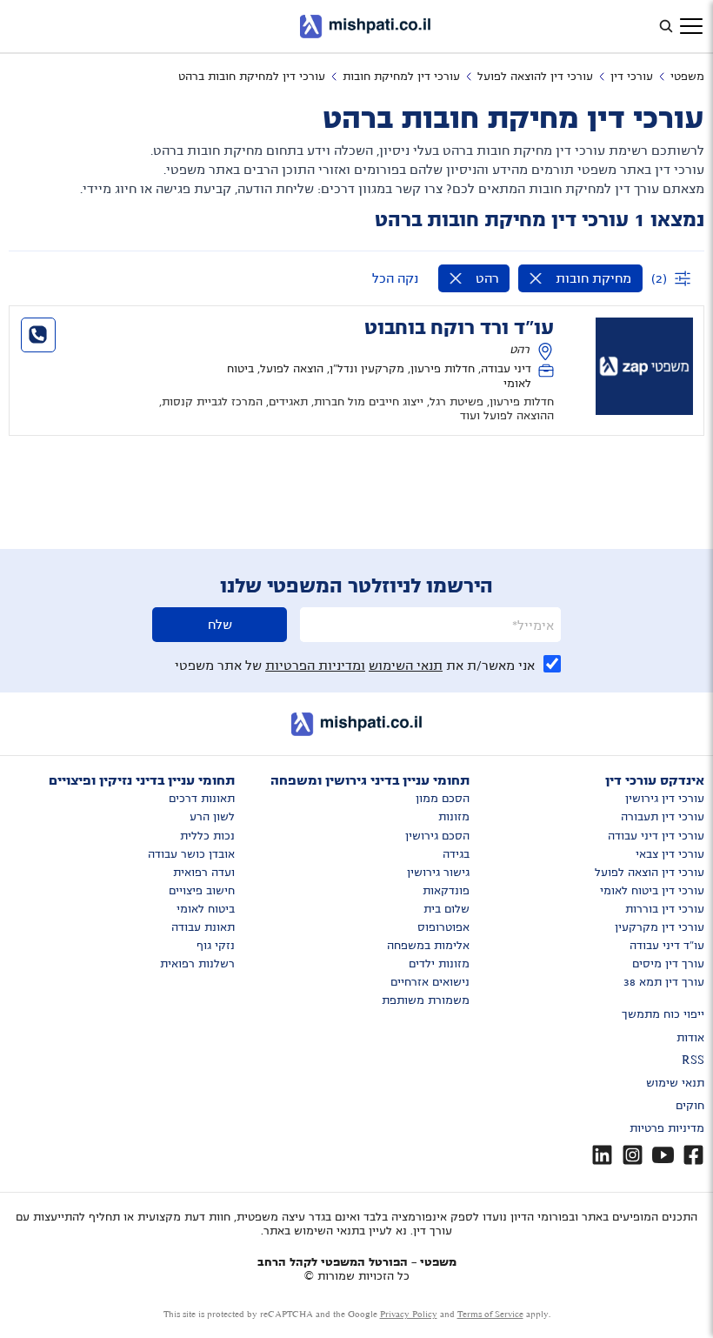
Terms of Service (490, 1314)
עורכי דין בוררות (664, 909)
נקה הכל (395, 278)
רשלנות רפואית (197, 964)
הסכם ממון (443, 799)
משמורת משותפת (426, 1000)
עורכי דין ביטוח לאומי (652, 891)
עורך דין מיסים (668, 964)
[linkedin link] (602, 1155)
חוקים (690, 1106)
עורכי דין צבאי (670, 854)
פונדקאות (446, 891)
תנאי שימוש (675, 1083)
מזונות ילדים (439, 964)
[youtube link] (663, 1155)
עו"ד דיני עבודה (667, 946)
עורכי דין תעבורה (662, 817)
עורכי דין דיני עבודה (656, 836)
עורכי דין (631, 76)
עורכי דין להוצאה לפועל (535, 76)
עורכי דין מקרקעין (659, 927)
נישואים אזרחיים (430, 982)
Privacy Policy (408, 1314)
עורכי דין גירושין (664, 799)
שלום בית (446, 909)
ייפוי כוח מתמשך (663, 1014)
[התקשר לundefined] (38, 335)
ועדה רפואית (204, 872)
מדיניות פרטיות (667, 1128)
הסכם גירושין (437, 836)
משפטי (687, 76)
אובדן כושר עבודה (191, 854)
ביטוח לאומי (206, 909)
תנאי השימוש (406, 665)
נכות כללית (207, 836)
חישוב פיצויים (202, 891)
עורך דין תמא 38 (663, 982)
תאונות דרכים (202, 799)
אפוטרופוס (443, 927)
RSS (693, 1060)
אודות (690, 1038)
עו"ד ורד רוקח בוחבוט (459, 328)
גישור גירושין (438, 872)
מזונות (454, 817)
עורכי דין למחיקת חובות (401, 76)
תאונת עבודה (203, 927)
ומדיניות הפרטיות (315, 665)
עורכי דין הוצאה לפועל (649, 872)
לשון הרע (212, 817)
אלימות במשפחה (428, 946)
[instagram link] (632, 1155)
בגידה (456, 854)
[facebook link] (693, 1155)
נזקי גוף (216, 946)
